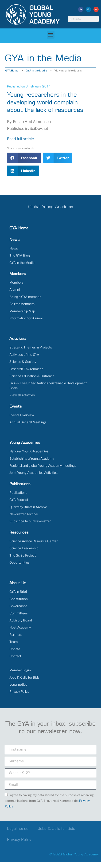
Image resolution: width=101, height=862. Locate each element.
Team (13, 642)
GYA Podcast (18, 500)
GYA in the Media (36, 70)
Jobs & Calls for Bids (24, 677)
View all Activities (22, 395)
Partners (15, 635)
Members (16, 282)
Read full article (20, 139)
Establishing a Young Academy (31, 458)
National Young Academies (28, 451)
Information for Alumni (26, 318)
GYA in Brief (18, 591)
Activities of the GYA (24, 354)
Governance (18, 606)
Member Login (20, 670)
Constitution (18, 599)
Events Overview (21, 415)
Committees (18, 613)
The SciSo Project (22, 555)
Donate (14, 649)
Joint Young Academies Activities (33, 472)
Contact (15, 656)
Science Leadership (23, 548)
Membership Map (22, 311)
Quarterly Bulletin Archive (28, 507)
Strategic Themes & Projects (30, 347)
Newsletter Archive (23, 514)
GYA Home (12, 70)
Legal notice (18, 684)
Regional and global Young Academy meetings (42, 465)
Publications (18, 492)
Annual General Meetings (28, 422)
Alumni (14, 289)
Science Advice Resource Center (33, 541)
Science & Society (22, 362)
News (13, 248)
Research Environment (26, 369)
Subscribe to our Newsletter (30, 521)
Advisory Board (20, 620)
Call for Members (22, 304)
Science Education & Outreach (31, 376)
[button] (81, 9)
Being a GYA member (25, 297)
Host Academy (20, 627)
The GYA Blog (19, 255)
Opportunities (19, 562)
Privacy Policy (19, 691)
